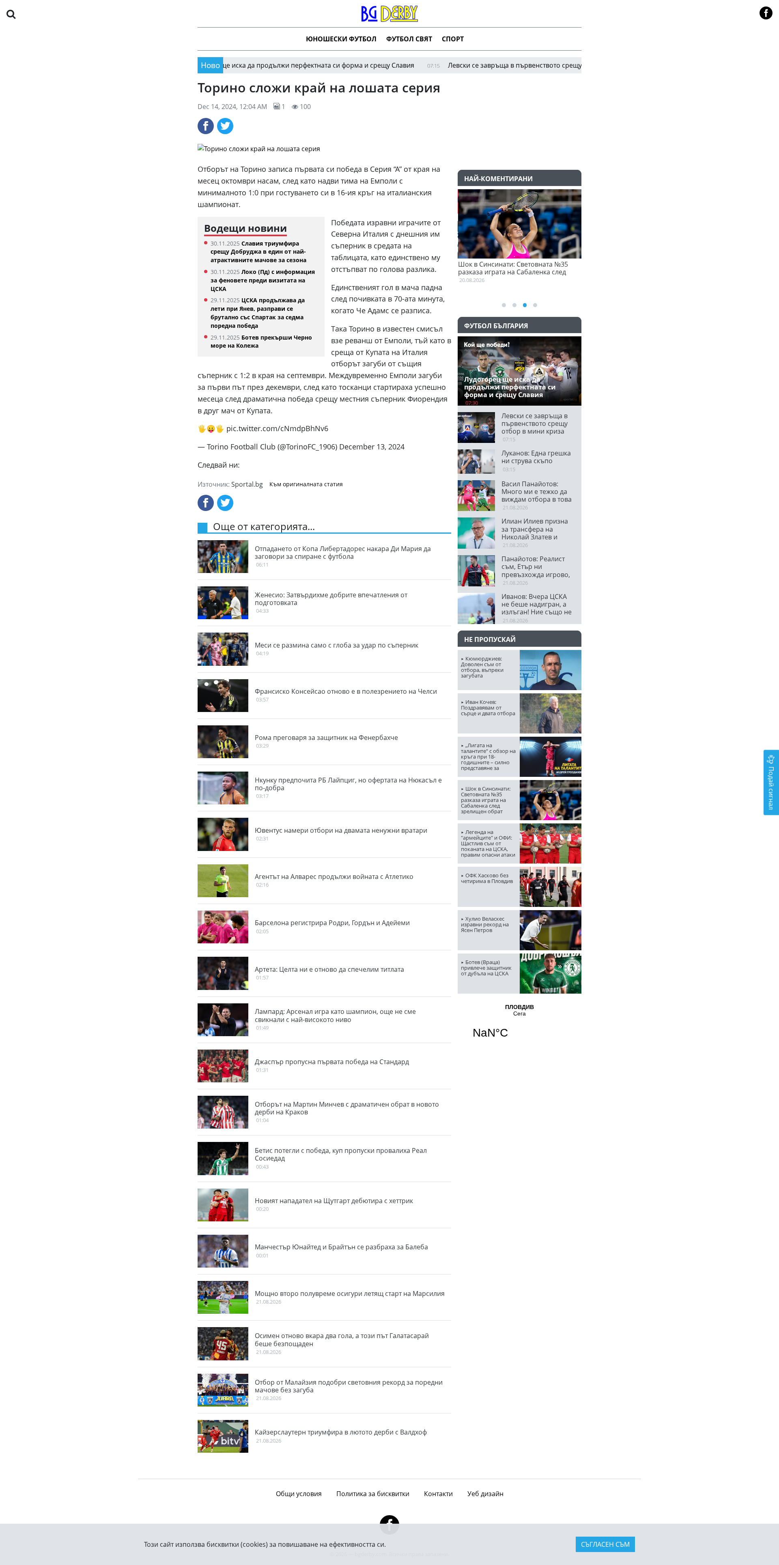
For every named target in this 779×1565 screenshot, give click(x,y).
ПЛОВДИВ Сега (519, 1026)
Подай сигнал (771, 787)
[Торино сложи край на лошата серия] (389, 149)
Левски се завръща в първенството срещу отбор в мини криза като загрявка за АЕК (534, 65)
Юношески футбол (341, 38)
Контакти (438, 1493)
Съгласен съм (605, 1544)
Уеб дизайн (485, 1493)
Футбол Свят (409, 38)
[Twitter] (225, 126)
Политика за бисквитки (372, 1493)
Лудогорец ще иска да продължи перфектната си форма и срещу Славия (253, 65)
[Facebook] (206, 126)
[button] (10, 13)
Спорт (453, 38)
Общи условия (299, 1493)
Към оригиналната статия (306, 484)
